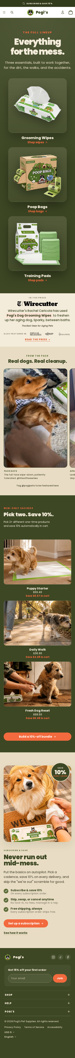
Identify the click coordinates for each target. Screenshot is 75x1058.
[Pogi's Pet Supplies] (37, 12)
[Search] (12, 12)
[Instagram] (53, 957)
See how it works (15, 933)
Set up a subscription (24, 923)
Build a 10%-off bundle (35, 737)
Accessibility (54, 1027)
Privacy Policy (12, 1027)
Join (60, 978)
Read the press (36, 339)
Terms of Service (34, 1027)
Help (8, 1003)
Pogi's (10, 1011)
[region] (37, 424)
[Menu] (4, 12)
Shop (9, 995)
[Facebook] (68, 957)
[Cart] (71, 12)
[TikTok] (60, 957)
